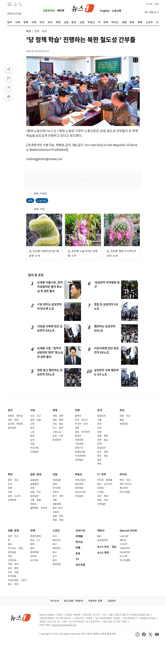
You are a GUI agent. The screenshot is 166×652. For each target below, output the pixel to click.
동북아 (78, 415)
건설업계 (79, 496)
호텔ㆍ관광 (58, 516)
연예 (32, 530)
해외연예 (34, 552)
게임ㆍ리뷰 (102, 500)
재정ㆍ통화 (58, 419)
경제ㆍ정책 (58, 415)
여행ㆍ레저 (13, 564)
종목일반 (57, 564)
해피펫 (60, 10)
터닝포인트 (125, 552)
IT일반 (100, 492)
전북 (99, 443)
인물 (32, 443)
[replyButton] (9, 78)
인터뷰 (33, 556)
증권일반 (34, 496)
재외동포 (124, 423)
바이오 (123, 474)
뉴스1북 (123, 556)
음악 (32, 548)
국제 (77, 410)
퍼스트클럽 (125, 560)
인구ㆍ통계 (58, 427)
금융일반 (34, 480)
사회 (32, 410)
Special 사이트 (128, 530)
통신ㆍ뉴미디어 (104, 484)
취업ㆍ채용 (58, 520)
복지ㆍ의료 (125, 480)
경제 (55, 410)
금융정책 (34, 484)
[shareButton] (9, 69)
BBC (99, 536)
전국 (99, 410)
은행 (32, 488)
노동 (32, 431)
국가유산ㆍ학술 (15, 548)
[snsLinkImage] (137, 634)
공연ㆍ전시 (13, 536)
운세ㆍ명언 (13, 568)
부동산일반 (80, 480)
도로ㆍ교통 (13, 572)
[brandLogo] (83, 8)
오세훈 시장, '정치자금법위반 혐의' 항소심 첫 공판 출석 (50, 352)
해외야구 (57, 540)
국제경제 (79, 439)
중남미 (78, 435)
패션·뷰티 (57, 507)
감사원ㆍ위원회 (15, 423)
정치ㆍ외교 (13, 480)
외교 (122, 410)
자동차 (56, 492)
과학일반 (101, 504)
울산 (99, 459)
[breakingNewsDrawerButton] (15, 4)
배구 (55, 552)
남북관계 (12, 500)
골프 (55, 560)
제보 (157, 4)
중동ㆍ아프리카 (82, 431)
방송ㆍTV (35, 540)
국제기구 (79, 447)
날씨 (32, 439)
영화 (32, 544)
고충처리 (111, 600)
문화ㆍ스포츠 (14, 496)
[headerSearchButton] (20, 4)
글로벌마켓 (102, 540)
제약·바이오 (125, 484)
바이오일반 (125, 492)
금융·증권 (35, 474)
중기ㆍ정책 (58, 496)
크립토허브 (49, 10)
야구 (55, 536)
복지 (32, 427)
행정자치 (101, 415)
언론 (10, 556)
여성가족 (34, 447)
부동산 (78, 474)
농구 (55, 556)
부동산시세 (80, 492)
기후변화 (79, 443)
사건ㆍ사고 (35, 415)
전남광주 (101, 447)
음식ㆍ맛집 (13, 584)
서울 (99, 419)
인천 (99, 427)
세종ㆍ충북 (102, 435)
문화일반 (12, 552)
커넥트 (149, 4)
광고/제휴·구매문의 (73, 600)
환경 (32, 435)
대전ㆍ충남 (102, 439)
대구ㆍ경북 (102, 451)
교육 (32, 423)
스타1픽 (123, 544)
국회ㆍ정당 (13, 419)
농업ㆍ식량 (58, 435)
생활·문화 (13, 530)
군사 (10, 484)
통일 (122, 419)
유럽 (77, 427)
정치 (10, 410)
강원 (99, 431)
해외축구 (57, 548)
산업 (55, 474)
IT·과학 (101, 474)
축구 (55, 544)
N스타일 (34, 560)
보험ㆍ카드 (35, 492)
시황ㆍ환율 (35, 500)
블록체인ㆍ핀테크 (38, 507)
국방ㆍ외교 (125, 415)
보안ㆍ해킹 (102, 496)
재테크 (33, 504)
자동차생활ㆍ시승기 (17, 580)
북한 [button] (28, 31)
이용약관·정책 (95, 600)
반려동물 (12, 576)
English (105, 11)
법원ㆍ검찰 (35, 419)
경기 (99, 423)
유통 (55, 500)
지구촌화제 (80, 455)
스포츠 (56, 530)
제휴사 (101, 530)
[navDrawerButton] (9, 4)
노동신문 (116, 11)
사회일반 (34, 451)
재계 (55, 484)
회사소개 (54, 600)
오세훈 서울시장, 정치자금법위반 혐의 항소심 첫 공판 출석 (50, 287)
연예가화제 (35, 536)
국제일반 (79, 459)
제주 (99, 463)
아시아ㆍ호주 (81, 423)
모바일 (100, 488)
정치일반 (12, 427)
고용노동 (57, 431)
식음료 (56, 512)
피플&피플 (80, 451)
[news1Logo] (20, 617)
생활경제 (57, 504)
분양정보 (79, 488)
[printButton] (9, 96)
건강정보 (12, 560)
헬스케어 (124, 488)
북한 (30, 200)
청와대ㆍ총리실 (15, 415)
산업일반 (57, 480)
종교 (10, 544)
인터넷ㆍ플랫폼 (104, 480)
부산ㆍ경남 (102, 455)
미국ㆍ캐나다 (81, 419)
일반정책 (79, 484)
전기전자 (57, 488)
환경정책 (57, 439)
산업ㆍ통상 (58, 423)
